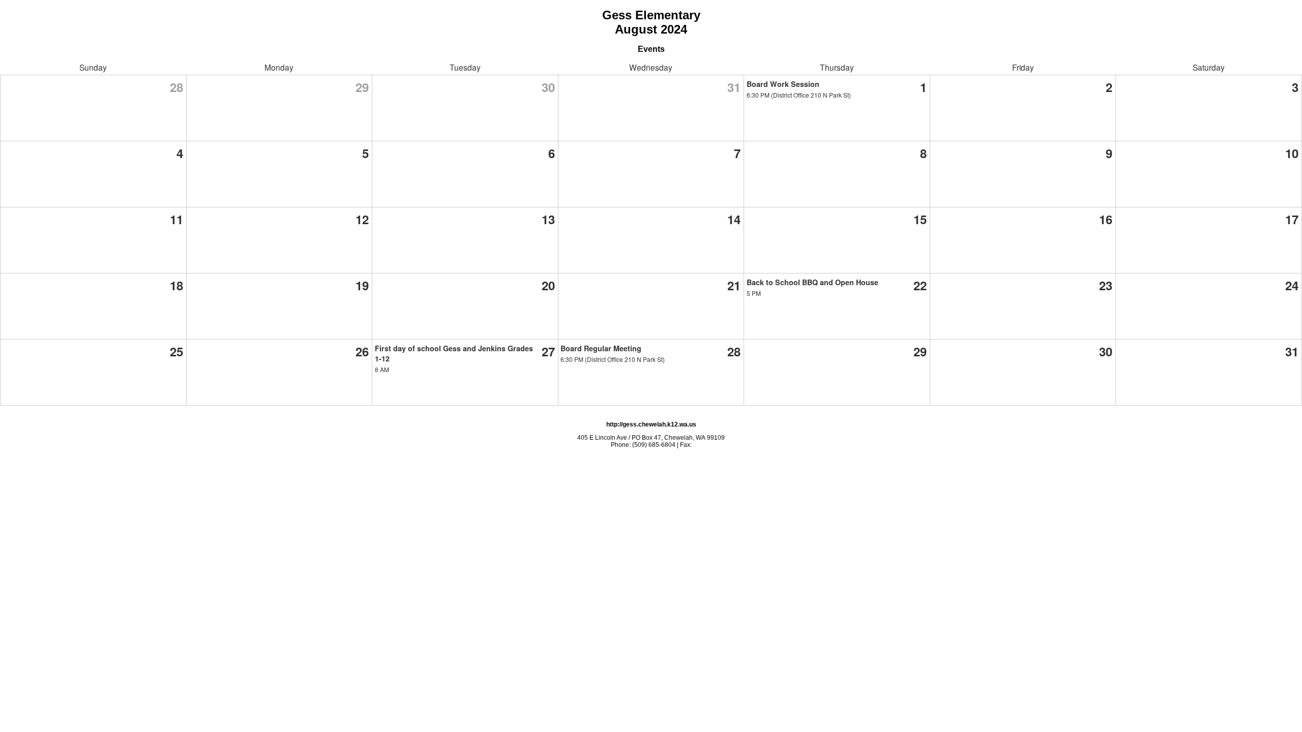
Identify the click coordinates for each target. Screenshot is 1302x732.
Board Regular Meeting (600, 348)
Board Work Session (783, 84)
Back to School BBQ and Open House (812, 282)
